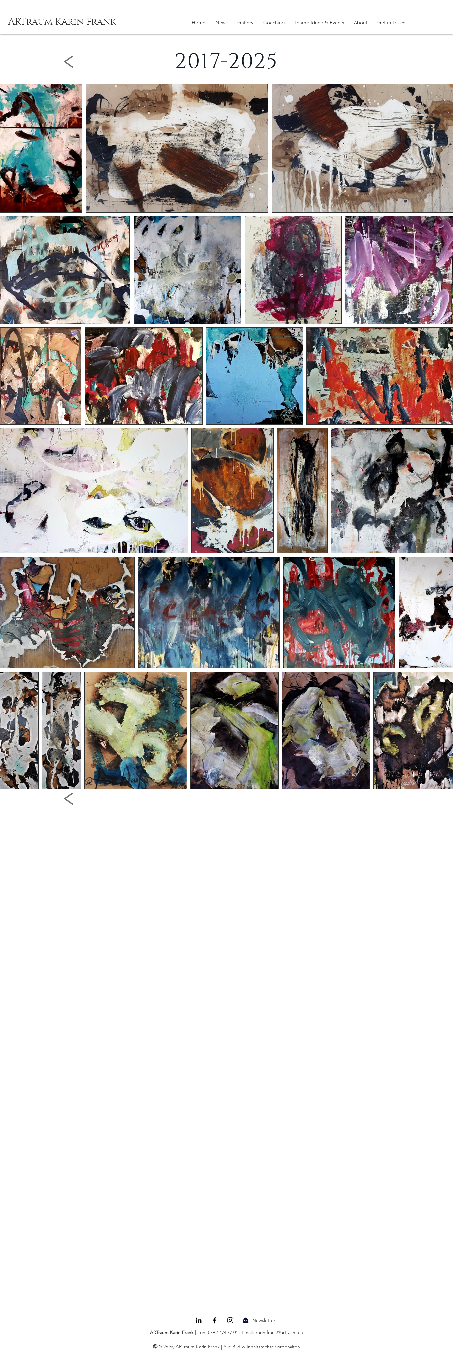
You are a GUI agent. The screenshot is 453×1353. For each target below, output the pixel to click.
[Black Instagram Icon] (230, 1320)
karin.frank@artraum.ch (279, 1332)
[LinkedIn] (199, 1320)
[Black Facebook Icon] (215, 1320)
